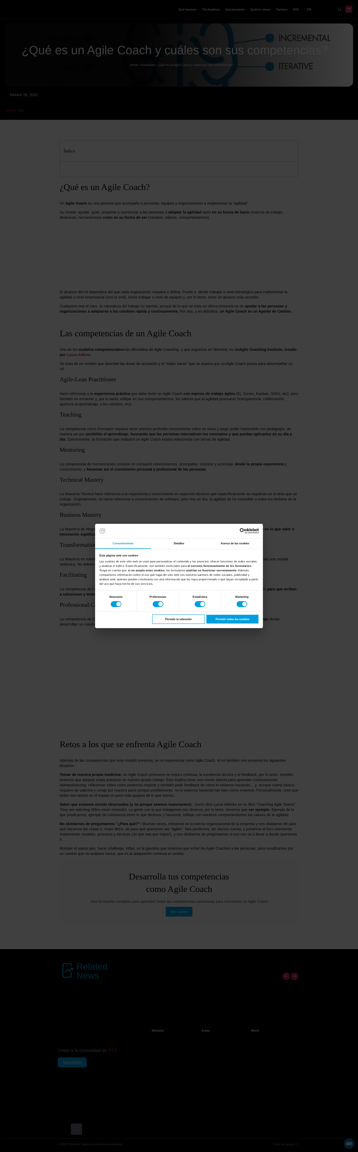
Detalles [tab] (179, 543)
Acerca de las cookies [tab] (235, 543)
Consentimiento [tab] (123, 543)
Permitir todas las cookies (232, 619)
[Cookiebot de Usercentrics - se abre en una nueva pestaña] (242, 531)
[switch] (158, 604)
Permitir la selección (178, 619)
